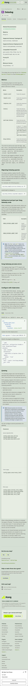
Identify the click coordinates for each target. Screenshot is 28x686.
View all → (4, 652)
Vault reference (9, 253)
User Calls (4, 665)
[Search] (18, 2)
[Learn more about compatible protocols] (16, 49)
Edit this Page (14, 560)
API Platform (5, 625)
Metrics (4, 80)
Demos (3, 663)
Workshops (4, 667)
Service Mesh (5, 632)
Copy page (6, 15)
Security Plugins (5, 647)
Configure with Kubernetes (10, 288)
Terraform (17, 647)
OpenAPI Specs (18, 634)
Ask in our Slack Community (10, 587)
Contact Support (7, 589)
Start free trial (8, 616)
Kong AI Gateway (19, 627)
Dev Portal (4, 634)
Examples (9, 19)
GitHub (3, 661)
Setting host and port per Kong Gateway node (11, 201)
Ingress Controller (19, 636)
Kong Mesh (17, 630)
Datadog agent (20, 74)
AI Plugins (4, 641)
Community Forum (6, 659)
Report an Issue (5, 560)
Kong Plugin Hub (8, 9)
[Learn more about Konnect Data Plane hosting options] (22, 44)
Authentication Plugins (7, 645)
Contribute (5, 578)
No (8, 554)
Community (4, 657)
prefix (10, 282)
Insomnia (17, 632)
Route (8, 74)
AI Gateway (4, 630)
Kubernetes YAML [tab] (9, 313)
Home (2, 9)
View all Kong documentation (8, 563)
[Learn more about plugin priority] (8, 57)
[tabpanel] (14, 341)
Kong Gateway (18, 625)
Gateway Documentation (10, 28)
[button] (25, 186)
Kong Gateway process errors (11, 264)
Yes (3, 554)
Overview (3, 19)
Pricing (3, 636)
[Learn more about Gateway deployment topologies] (21, 38)
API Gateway (5, 627)
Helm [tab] (2, 313)
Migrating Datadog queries (10, 170)
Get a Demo (18, 616)
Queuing (4, 370)
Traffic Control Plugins (7, 649)
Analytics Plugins (6, 643)
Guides (14, 19)
